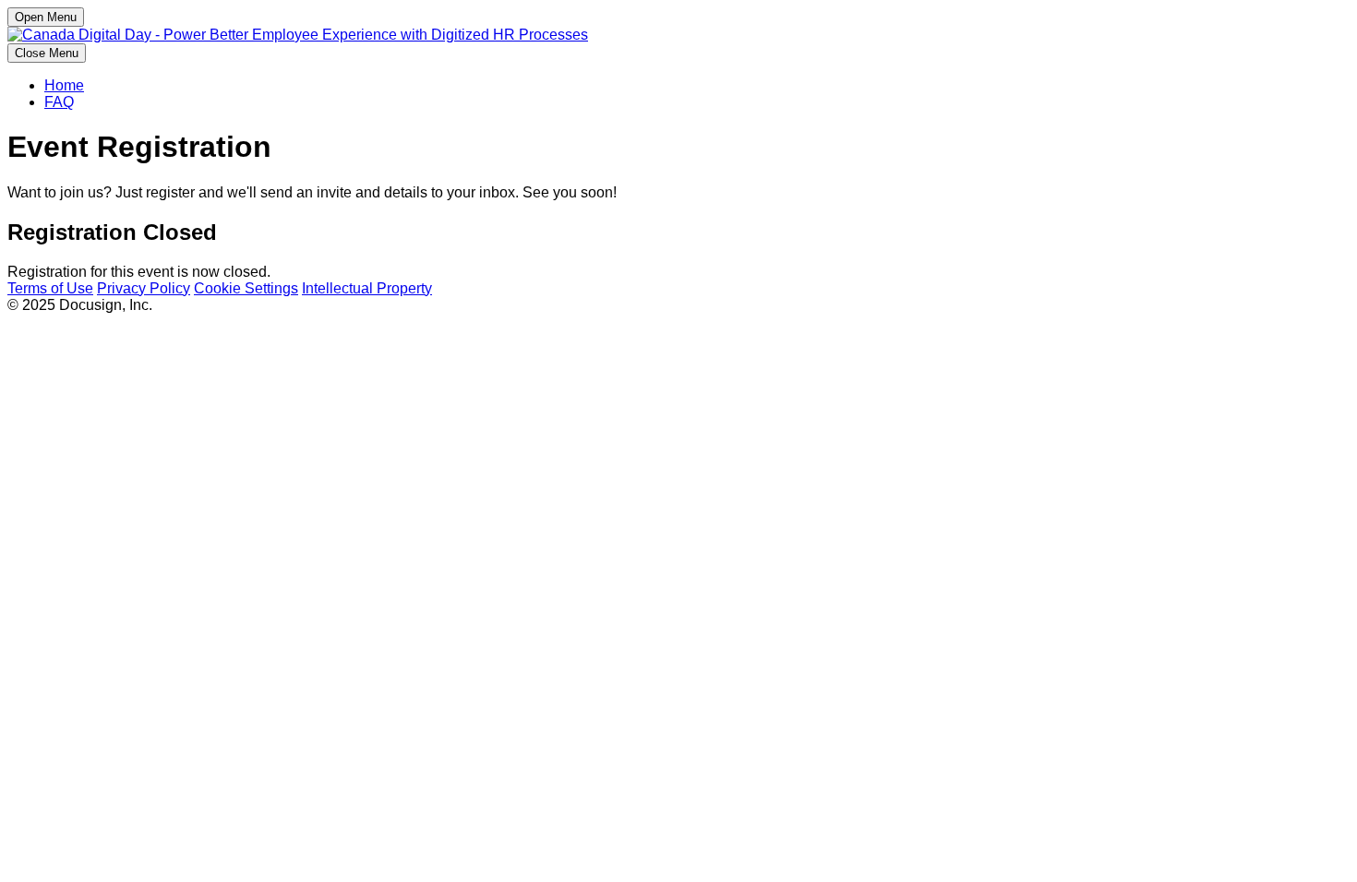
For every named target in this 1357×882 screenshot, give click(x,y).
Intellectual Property (367, 288)
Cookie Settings (246, 288)
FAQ (59, 102)
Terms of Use (50, 288)
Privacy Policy (143, 288)
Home (64, 85)
